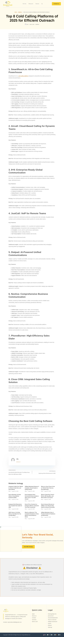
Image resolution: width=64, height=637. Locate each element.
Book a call (35, 621)
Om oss (24, 3)
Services (37, 3)
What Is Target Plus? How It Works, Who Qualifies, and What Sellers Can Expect (47, 496)
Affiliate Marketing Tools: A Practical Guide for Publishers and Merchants (48, 514)
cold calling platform (23, 76)
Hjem (33, 614)
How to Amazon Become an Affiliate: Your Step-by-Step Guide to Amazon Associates (48, 506)
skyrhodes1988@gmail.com (15, 622)
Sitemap (50, 627)
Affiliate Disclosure (52, 621)
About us (34, 615)
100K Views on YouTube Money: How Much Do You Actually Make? (15, 514)
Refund (50, 625)
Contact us (56, 3)
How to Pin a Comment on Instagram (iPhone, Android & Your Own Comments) (32, 506)
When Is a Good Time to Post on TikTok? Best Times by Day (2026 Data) (48, 488)
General (37, 24)
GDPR (49, 623)
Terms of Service (52, 619)
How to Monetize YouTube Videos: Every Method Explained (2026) (15, 496)
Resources (31, 3)
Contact (34, 617)
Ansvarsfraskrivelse (53, 617)
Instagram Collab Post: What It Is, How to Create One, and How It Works (16, 488)
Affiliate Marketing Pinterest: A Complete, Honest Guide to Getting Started (32, 488)
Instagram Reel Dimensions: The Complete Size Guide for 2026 (15, 506)
